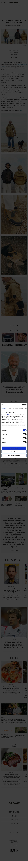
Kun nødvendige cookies (14, 455)
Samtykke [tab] (3, 408)
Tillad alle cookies (14, 448)
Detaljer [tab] (10, 408)
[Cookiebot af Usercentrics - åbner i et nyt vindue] (21, 404)
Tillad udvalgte (14, 451)
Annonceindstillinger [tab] (18, 408)
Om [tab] (26, 408)
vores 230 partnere (8, 414)
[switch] (25, 434)
